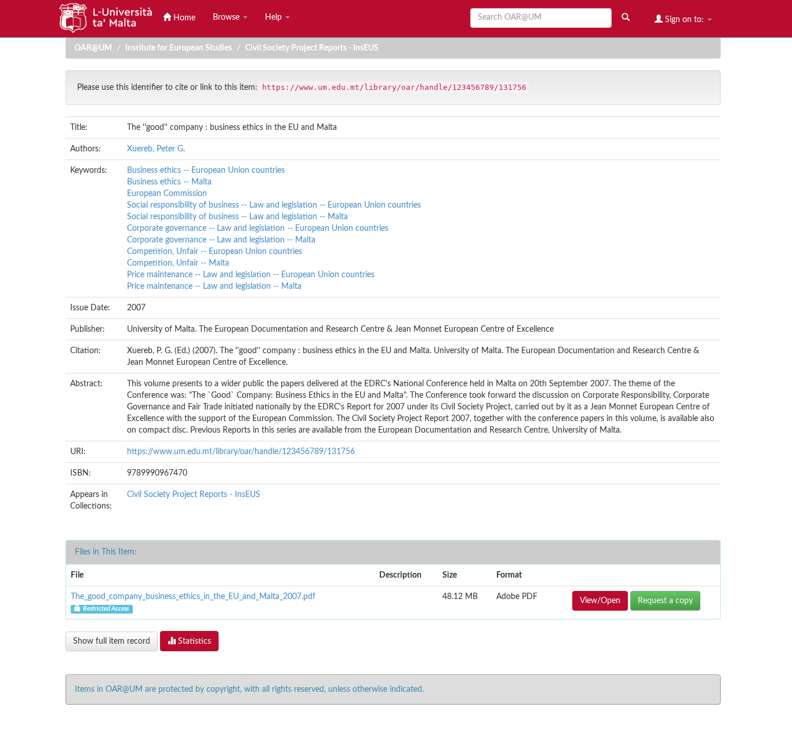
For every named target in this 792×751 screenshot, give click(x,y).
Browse (227, 17)
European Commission (167, 194)
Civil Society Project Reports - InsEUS (312, 48)
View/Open (600, 601)
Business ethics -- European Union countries (206, 170)
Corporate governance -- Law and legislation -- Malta (221, 240)
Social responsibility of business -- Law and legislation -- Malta (237, 217)
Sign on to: (684, 20)
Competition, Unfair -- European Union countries (214, 252)
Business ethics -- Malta (169, 182)
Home (183, 18)
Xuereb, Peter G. (156, 149)
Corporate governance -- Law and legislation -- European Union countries (257, 228)
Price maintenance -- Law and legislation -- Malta (214, 286)
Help (274, 17)
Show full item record (111, 641)
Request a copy (665, 601)
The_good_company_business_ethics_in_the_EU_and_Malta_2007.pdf (193, 597)
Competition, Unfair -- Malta (178, 263)
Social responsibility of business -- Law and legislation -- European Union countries (274, 205)
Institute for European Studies (178, 48)
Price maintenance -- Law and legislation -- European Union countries (251, 275)
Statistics (193, 641)
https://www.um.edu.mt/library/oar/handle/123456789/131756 (241, 452)
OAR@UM (93, 48)
